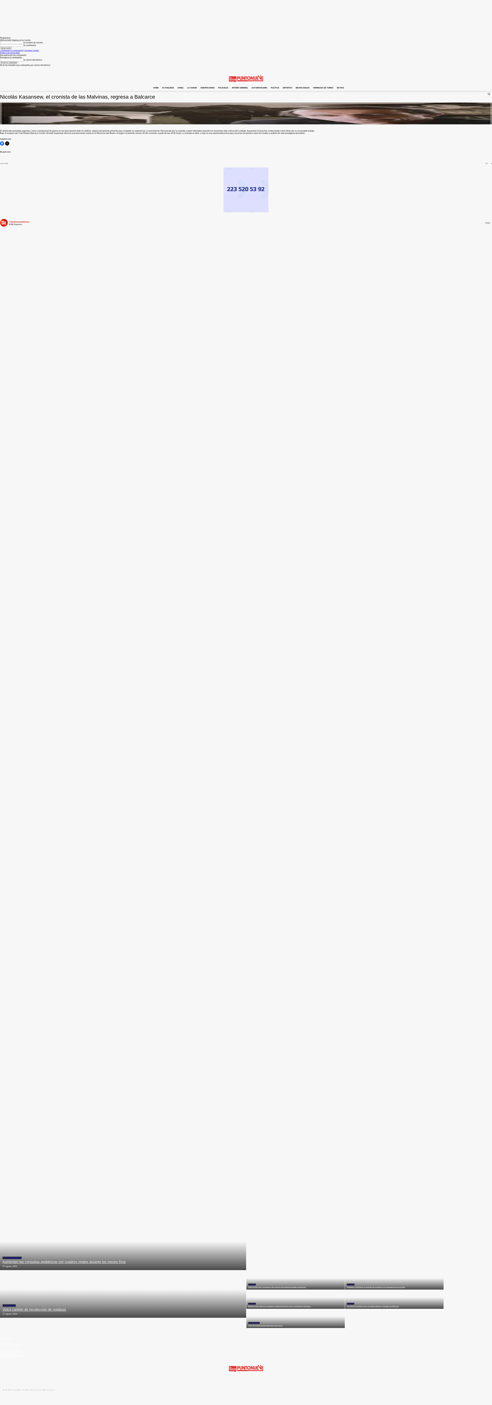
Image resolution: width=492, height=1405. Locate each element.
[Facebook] (482, 70)
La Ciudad (350, 1303)
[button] (489, 94)
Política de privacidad (10, 53)
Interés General (12, 1258)
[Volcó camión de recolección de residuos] (123, 1294)
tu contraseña (30, 45)
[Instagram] (19, 1381)
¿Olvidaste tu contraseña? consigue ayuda (19, 50)
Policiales (9, 1305)
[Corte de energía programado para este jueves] (295, 1318)
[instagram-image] (82, 311)
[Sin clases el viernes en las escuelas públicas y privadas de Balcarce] (394, 1299)
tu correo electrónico (33, 60)
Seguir (487, 223)
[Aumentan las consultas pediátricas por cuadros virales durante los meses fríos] (123, 1246)
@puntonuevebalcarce (19, 222)
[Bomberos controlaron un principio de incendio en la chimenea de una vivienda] (394, 1280)
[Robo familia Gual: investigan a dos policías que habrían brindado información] (295, 1280)
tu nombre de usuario (33, 43)
